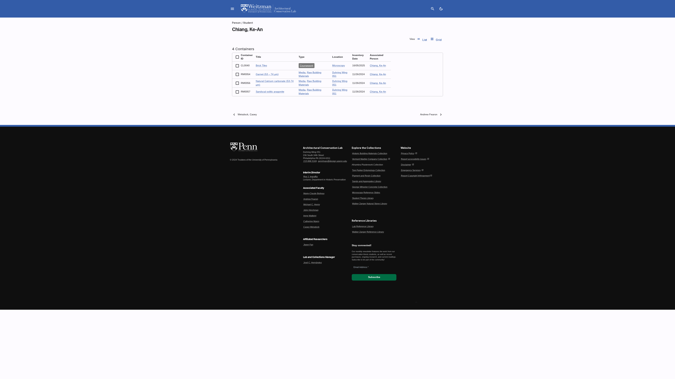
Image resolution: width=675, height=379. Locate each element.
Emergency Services (411, 170)
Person (236, 22)
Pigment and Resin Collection (366, 176)
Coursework (306, 65)
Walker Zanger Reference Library (368, 232)
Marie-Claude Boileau (313, 193)
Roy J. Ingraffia (310, 177)
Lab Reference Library (363, 226)
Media (302, 72)
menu (232, 9)
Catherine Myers (311, 221)
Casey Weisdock (311, 227)
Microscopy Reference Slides (366, 193)
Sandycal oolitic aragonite (270, 91)
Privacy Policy (407, 153)
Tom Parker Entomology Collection (368, 170)
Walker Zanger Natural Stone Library (369, 204)
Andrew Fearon (428, 114)
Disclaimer (406, 165)
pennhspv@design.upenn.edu (332, 161)
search (432, 9)
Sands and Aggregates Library (366, 181)
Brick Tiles (261, 65)
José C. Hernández (312, 263)
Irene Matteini (309, 216)
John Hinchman (311, 210)
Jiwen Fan (308, 245)
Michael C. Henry (311, 205)
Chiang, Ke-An (378, 65)
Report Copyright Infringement (415, 176)
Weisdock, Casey (247, 114)
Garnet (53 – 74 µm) (267, 74)
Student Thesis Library (363, 198)
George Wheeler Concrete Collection (369, 187)
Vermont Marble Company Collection (369, 159)
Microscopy (338, 65)
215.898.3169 (310, 161)
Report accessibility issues (413, 159)
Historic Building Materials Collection (369, 153)
